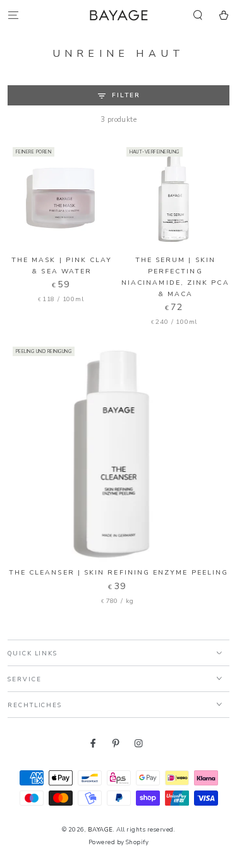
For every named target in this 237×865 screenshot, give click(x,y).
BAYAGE (100, 829)
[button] (198, 14)
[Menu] (13, 14)
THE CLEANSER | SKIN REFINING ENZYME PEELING (118, 572)
